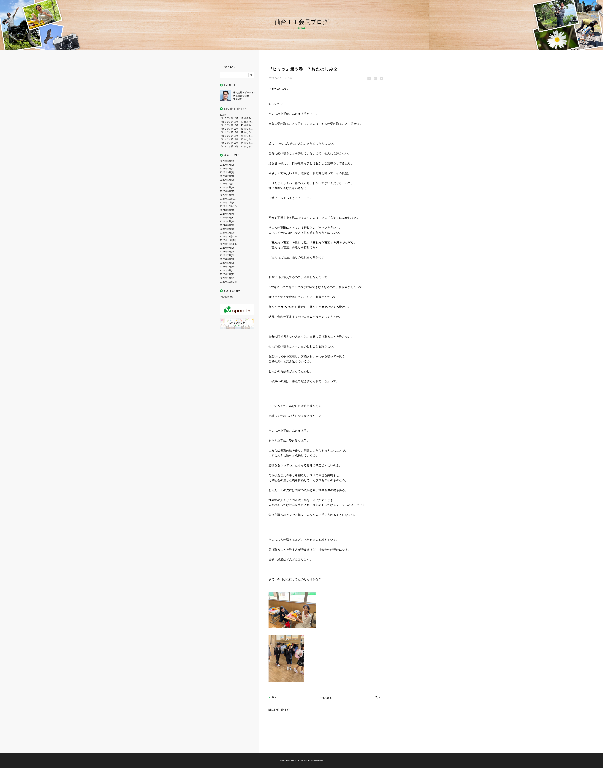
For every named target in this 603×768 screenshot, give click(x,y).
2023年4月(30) (227, 266)
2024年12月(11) (228, 198)
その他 (288, 78)
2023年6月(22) (227, 259)
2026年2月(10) (227, 176)
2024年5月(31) (227, 217)
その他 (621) (226, 296)
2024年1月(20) (227, 232)
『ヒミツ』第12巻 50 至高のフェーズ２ (237, 121)
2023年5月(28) (227, 263)
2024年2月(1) (227, 229)
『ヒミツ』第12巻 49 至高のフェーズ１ (237, 125)
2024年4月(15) (227, 221)
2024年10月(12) (228, 206)
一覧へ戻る (326, 698)
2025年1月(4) (227, 195)
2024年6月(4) (227, 214)
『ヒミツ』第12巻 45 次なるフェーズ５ (237, 139)
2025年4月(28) (227, 187)
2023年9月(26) (227, 248)
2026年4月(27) (227, 168)
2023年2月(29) (227, 274)
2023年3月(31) (227, 270)
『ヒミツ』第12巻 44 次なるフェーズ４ (237, 142)
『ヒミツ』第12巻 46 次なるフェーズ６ (237, 135)
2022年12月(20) (228, 281)
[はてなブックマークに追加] (375, 78)
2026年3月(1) (227, 172)
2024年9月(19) (227, 210)
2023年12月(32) (228, 236)
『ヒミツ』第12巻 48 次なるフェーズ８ (237, 129)
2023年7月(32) (227, 255)
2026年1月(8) (227, 180)
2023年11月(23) (228, 240)
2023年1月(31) (227, 278)
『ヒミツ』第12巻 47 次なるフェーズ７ (237, 132)
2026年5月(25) (227, 165)
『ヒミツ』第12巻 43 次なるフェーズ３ (237, 146)
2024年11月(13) (228, 202)
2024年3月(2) (227, 225)
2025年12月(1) (227, 183)
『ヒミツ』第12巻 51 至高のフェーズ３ (237, 118)
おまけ (223, 114)
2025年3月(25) (227, 191)
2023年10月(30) (228, 244)
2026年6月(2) (227, 161)
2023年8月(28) (227, 251)
